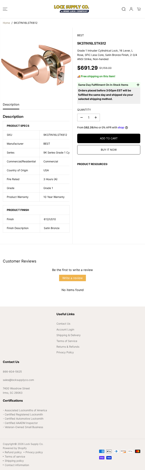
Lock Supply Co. (33, 443)
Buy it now (109, 149)
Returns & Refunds (67, 346)
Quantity (84, 109)
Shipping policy (14, 460)
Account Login (65, 329)
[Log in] (131, 9)
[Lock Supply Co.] (71, 9)
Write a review (72, 278)
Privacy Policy (65, 352)
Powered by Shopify (15, 448)
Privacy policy (34, 452)
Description (11, 104)
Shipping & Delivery (68, 335)
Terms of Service (66, 341)
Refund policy (13, 452)
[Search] (123, 9)
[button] (5, 9)
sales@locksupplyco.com (18, 379)
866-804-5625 (12, 371)
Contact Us (63, 323)
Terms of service (15, 456)
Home (6, 22)
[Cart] (138, 9)
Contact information (17, 465)
